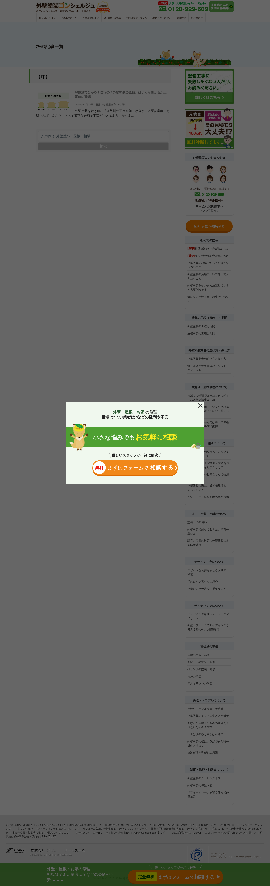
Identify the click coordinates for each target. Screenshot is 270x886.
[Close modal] (200, 405)
